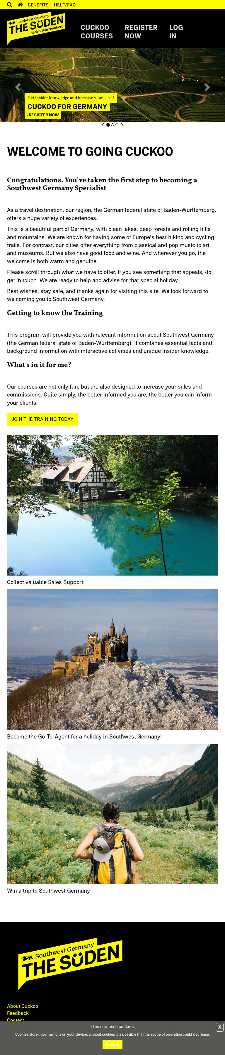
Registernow (141, 32)
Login (176, 32)
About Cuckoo (22, 1006)
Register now (43, 115)
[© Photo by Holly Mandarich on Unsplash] (112, 813)
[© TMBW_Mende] (112, 659)
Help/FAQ (65, 5)
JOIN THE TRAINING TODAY (42, 419)
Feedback (18, 1013)
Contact (15, 1020)
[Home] (20, 5)
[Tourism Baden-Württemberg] (112, 966)
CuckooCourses (97, 32)
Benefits (38, 5)
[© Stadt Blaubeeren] (112, 505)
